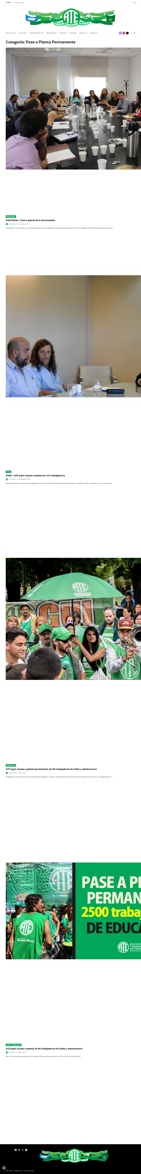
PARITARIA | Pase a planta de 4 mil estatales (30, 220)
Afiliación (23, 33)
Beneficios (83, 33)
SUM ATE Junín (29, 1170)
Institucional (11, 33)
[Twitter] (127, 33)
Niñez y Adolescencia (13, 1045)
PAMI (8, 472)
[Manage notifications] (4, 1168)
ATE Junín (9, 1170)
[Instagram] (123, 33)
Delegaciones (51, 33)
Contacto (63, 33)
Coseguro (73, 33)
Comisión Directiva (36, 33)
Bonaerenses (11, 216)
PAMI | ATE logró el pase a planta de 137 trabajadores (35, 475)
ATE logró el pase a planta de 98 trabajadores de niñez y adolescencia (44, 1048)
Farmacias (94, 33)
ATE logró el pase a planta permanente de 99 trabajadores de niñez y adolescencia (51, 769)
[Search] (134, 2)
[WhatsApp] (131, 33)
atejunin (12, 224)
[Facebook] (120, 33)
